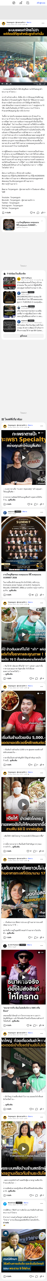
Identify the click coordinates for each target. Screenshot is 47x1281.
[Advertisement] (23, 12)
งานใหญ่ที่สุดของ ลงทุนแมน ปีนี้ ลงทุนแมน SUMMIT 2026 (22, 576)
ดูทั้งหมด (23, 336)
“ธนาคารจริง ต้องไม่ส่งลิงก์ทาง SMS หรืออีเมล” (21, 1009)
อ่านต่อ (6, 1222)
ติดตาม (29, 22)
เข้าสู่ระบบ (41, 3)
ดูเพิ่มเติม (12, 500)
